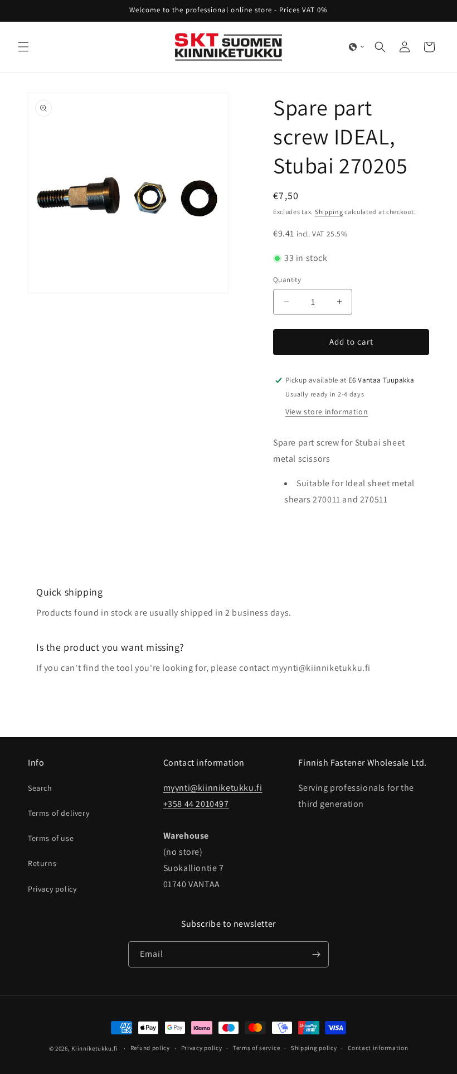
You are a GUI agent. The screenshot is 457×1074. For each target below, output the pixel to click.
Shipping (329, 211)
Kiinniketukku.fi (94, 1048)
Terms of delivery (58, 813)
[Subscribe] (316, 954)
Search (40, 788)
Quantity (287, 279)
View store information (326, 412)
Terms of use (51, 838)
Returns (42, 863)
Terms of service (256, 1048)
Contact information (378, 1048)
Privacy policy (52, 889)
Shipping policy (314, 1048)
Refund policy (150, 1048)
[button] (23, 47)
